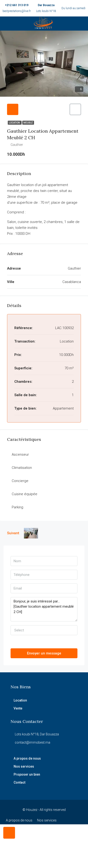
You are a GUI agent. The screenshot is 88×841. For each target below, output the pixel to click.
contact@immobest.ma (32, 742)
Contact (19, 782)
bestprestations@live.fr (17, 11)
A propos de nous (27, 758)
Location (14, 122)
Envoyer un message (44, 653)
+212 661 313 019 (16, 5)
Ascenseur (20, 454)
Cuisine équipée (24, 494)
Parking (17, 507)
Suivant (13, 533)
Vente (18, 708)
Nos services (24, 766)
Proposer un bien (27, 774)
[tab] (12, 109)
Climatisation (22, 468)
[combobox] (44, 630)
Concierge (20, 481)
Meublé (28, 122)
